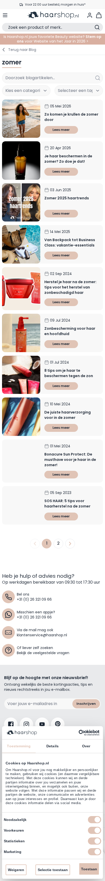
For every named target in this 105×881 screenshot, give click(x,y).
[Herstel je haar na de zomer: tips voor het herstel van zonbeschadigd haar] (21, 288)
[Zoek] (97, 78)
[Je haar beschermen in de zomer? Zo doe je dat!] (21, 160)
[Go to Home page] (52, 15)
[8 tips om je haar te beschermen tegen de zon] (21, 375)
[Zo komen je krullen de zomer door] (21, 119)
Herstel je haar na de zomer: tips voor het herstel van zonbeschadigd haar (70, 287)
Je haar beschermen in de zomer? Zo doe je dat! (68, 159)
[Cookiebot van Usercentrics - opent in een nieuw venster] (77, 733)
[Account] (90, 15)
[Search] (97, 27)
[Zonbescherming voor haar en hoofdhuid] (21, 333)
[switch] (94, 830)
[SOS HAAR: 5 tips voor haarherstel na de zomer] (21, 505)
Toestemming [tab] (19, 746)
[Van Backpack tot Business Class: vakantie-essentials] (21, 244)
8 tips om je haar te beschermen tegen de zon (68, 373)
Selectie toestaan (53, 870)
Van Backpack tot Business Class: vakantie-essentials (69, 242)
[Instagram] (26, 724)
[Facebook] (11, 724)
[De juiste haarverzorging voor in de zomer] (21, 416)
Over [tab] (86, 746)
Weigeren (16, 870)
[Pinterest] (57, 724)
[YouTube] (42, 724)
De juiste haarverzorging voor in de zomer (67, 415)
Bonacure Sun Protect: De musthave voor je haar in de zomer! (70, 459)
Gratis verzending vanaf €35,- (55, 4)
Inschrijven (86, 703)
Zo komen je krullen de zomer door (71, 117)
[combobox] (52, 78)
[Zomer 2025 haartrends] (21, 202)
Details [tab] (52, 746)
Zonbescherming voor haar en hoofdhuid (69, 331)
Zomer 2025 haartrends (66, 198)
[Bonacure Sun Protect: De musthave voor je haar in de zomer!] (21, 461)
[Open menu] (5, 15)
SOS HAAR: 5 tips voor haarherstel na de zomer (67, 503)
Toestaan (89, 869)
